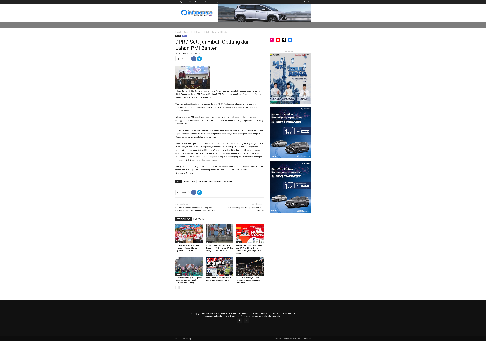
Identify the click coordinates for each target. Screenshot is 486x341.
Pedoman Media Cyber (212, 2)
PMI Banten (228, 181)
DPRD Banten (202, 181)
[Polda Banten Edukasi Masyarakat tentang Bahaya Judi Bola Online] (219, 266)
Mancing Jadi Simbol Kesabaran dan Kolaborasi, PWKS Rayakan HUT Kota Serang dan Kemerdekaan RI (219, 248)
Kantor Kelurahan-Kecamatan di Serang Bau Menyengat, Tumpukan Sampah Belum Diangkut (195, 209)
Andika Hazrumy (189, 181)
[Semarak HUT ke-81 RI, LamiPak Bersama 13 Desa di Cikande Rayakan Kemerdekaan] (189, 233)
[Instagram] (304, 2)
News (184, 35)
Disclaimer (198, 2)
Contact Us (226, 2)
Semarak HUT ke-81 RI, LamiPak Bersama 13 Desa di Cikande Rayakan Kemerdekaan (187, 248)
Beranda (178, 32)
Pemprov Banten (215, 181)
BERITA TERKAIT (183, 219)
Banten (186, 32)
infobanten (185, 53)
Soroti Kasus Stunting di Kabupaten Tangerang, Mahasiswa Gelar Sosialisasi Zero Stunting (188, 280)
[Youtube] (309, 2)
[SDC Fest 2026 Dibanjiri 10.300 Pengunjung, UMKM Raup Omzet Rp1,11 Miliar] (250, 266)
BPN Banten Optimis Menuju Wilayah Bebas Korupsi (246, 209)
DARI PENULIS (199, 219)
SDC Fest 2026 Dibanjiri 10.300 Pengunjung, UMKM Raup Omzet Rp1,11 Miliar (248, 280)
